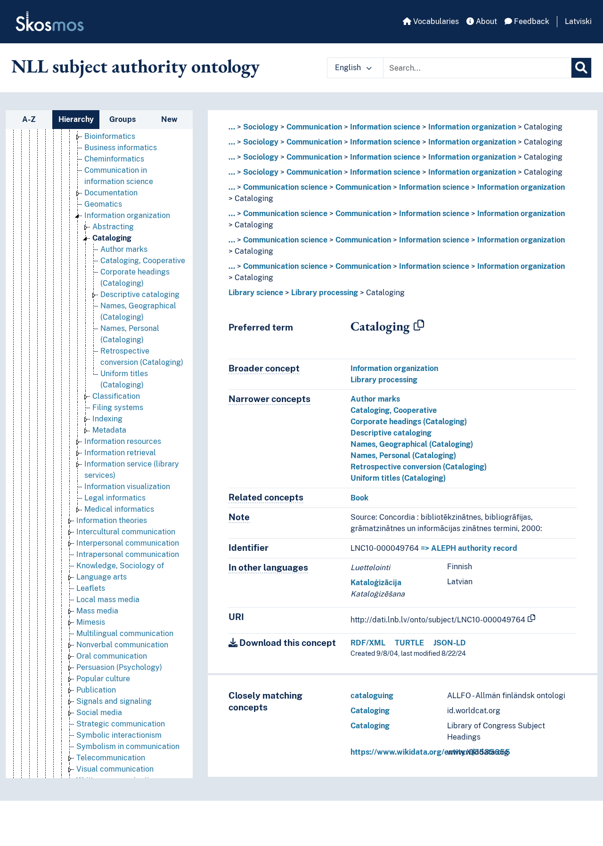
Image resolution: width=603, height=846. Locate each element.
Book (359, 497)
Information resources (122, 441)
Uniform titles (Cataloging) (398, 478)
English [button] (349, 67)
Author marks (123, 249)
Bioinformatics (109, 136)
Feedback (530, 21)
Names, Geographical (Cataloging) (411, 444)
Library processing (324, 292)
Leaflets (90, 588)
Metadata (109, 430)
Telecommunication (110, 757)
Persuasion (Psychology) (119, 667)
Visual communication (115, 769)
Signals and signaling (114, 701)
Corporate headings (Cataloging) (408, 421)
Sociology (260, 126)
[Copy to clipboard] (418, 325)
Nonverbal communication (122, 644)
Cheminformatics (114, 158)
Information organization (127, 215)
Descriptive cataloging (139, 294)
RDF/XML (367, 642)
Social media (99, 712)
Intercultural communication (125, 531)
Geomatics (103, 204)
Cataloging (111, 238)
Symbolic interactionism (119, 735)
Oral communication (111, 656)
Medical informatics (119, 509)
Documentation (111, 192)
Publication (96, 689)
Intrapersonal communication (127, 554)
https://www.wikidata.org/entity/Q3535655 (430, 752)
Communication (314, 126)
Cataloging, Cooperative (142, 260)
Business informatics (120, 147)
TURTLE (409, 642)
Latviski (578, 21)
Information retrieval (120, 452)
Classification (116, 396)
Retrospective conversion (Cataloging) (418, 466)
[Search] (581, 67)
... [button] (231, 126)
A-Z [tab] (29, 119)
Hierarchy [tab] (76, 119)
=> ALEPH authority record (469, 548)
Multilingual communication (124, 633)
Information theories (111, 520)
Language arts (101, 576)
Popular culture (103, 678)
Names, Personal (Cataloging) (403, 455)
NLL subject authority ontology (135, 66)
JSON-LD (449, 642)
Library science (255, 292)
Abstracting (113, 226)
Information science (385, 126)
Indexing (107, 418)
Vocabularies (435, 21)
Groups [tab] (122, 119)
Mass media (97, 610)
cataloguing (371, 695)
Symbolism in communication (127, 746)
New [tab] (169, 119)
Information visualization (127, 486)
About (485, 21)
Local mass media (107, 599)
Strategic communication (120, 723)
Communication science (285, 187)
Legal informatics (115, 497)
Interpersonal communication (127, 543)
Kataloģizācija (375, 582)
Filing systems (117, 407)
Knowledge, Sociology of (120, 565)
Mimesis (90, 622)
